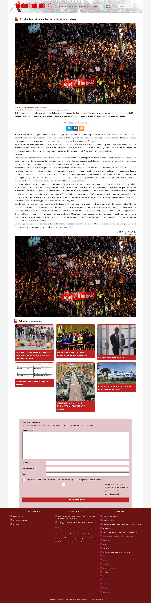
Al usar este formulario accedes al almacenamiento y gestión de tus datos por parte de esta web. (116, 489)
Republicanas (107, 576)
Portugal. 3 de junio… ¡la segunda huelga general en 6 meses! (77, 538)
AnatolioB (84, 599)
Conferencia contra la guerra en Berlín (70, 542)
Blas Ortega (42, 107)
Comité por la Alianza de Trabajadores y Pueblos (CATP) (51, 110)
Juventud (105, 556)
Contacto (96, 6)
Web (24, 474)
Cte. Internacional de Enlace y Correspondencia (118, 536)
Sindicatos (106, 588)
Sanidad (105, 584)
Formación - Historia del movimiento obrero (117, 552)
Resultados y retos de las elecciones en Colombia (74, 534)
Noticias (72, 6)
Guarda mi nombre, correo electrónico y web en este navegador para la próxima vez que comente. (65, 480)
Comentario (27, 431)
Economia (106, 540)
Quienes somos (18, 516)
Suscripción (84, 6)
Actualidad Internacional (110, 516)
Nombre (26, 463)
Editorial (105, 544)
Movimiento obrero (109, 568)
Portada (62, 6)
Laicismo (105, 560)
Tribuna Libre (107, 592)
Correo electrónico (30, 468)
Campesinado (107, 528)
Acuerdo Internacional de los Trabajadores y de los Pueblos (122, 524)
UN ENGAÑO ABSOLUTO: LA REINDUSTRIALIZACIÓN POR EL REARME (71, 406)
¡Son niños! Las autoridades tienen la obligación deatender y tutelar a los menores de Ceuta (33, 355)
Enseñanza (106, 548)
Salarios (105, 580)
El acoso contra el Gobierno (111, 357)
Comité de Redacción (20, 520)
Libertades (106, 564)
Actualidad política (28, 110)
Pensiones (106, 572)
